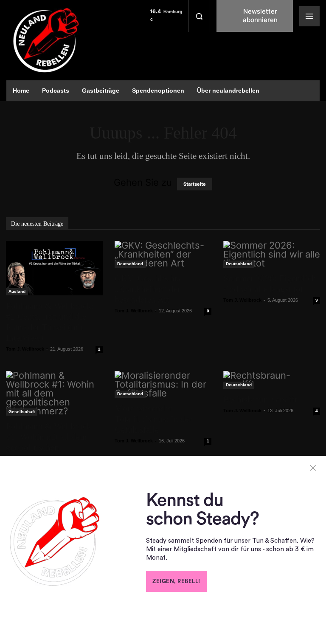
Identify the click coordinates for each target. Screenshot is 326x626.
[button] (199, 16)
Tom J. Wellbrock (25, 348)
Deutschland (130, 263)
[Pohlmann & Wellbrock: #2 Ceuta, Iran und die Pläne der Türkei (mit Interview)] (54, 268)
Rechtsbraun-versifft (260, 399)
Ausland (16, 291)
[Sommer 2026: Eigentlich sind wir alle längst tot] (271, 254)
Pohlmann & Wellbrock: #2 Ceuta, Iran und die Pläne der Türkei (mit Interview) (50, 322)
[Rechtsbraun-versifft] (271, 380)
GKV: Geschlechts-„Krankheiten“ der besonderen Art (149, 289)
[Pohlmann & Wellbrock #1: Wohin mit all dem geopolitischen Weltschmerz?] (54, 393)
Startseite (194, 184)
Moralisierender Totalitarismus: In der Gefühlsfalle (153, 419)
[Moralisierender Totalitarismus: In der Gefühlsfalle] (163, 384)
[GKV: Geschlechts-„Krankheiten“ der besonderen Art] (163, 254)
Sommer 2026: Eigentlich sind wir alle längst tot (269, 283)
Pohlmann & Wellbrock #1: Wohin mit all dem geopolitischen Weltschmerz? (48, 442)
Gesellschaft (21, 411)
